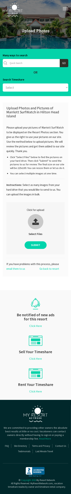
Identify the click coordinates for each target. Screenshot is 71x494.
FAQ (7, 445)
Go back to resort (49, 268)
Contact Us (60, 445)
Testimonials (24, 451)
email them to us (15, 268)
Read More (45, 438)
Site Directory (20, 445)
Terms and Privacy (41, 445)
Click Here (35, 326)
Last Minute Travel (44, 451)
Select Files (35, 234)
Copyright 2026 (28, 480)
